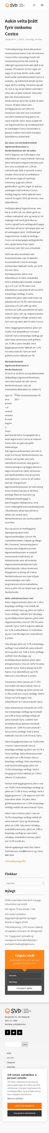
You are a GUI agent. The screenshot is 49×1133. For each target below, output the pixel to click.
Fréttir (21, 39)
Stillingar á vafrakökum (24, 1113)
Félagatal (11, 1062)
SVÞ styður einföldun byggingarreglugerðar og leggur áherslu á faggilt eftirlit (21, 918)
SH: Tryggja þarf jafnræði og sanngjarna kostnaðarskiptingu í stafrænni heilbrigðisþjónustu (21, 940)
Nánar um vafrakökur (15, 1098)
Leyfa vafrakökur (24, 1106)
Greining (30, 39)
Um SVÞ (10, 1058)
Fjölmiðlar (11, 1067)
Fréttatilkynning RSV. (15, 861)
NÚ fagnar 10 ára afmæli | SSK (20, 909)
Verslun (38, 39)
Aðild (9, 1053)
